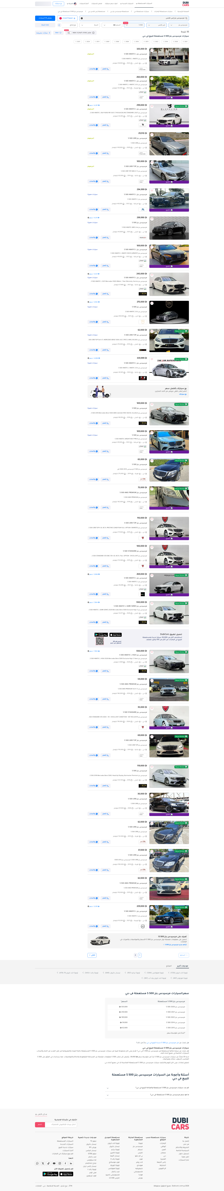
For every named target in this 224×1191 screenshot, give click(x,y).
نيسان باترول (114, 1147)
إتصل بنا (185, 1141)
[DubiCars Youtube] (54, 1163)
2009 (107, 41)
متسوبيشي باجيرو (113, 1175)
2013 (98, 41)
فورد (141, 1159)
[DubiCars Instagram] (60, 1163)
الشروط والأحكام (182, 1148)
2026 (176, 41)
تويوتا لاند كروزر (114, 1143)
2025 (78, 41)
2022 (156, 41)
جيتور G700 (92, 1154)
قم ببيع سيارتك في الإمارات (62, 1154)
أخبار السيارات (68, 1151)
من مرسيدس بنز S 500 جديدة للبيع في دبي (163, 1043)
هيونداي (140, 1166)
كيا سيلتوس (91, 1160)
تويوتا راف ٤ (92, 1170)
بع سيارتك (58, 4)
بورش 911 (92, 1148)
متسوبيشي (138, 1172)
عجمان (163, 1153)
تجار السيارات (184, 1160)
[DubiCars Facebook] (65, 1163)
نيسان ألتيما (115, 1156)
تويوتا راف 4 (115, 1159)
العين (164, 1150)
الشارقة (163, 1166)
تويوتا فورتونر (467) (180, 978)
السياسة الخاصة (182, 1151)
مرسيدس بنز (138, 1147)
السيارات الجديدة (66, 1144)
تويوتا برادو (115, 1150)
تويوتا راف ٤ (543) (91, 973)
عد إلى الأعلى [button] (42, 1114)
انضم (40, 1125)
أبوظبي (163, 1147)
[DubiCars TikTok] (48, 1163)
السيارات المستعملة (65, 1141)
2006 (117, 41)
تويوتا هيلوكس (114, 1169)
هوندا (141, 1175)
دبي (164, 1156)
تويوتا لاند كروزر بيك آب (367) (154, 978)
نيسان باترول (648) (112, 973)
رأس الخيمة (161, 1162)
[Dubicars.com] (180, 1123)
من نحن (186, 1144)
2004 (127, 41)
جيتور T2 (93, 1141)
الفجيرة (163, 1159)
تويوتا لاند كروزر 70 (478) (68, 973)
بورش (140, 1178)
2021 (186, 41)
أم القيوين (162, 1169)
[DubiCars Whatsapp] (37, 1163)
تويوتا (140, 1143)
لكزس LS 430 (114, 1178)
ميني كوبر (92, 1173)
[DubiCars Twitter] (43, 1163)
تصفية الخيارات (66, 18)
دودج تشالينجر (90, 1163)
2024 (88, 41)
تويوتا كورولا (115, 1166)
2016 (137, 41)
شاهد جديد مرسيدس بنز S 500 (175, 945)
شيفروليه (139, 1169)
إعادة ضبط (45, 25)
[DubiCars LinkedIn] (71, 1163)
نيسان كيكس (91, 1151)
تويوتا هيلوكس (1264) (155, 973)
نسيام (140, 1150)
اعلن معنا (185, 1157)
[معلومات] (93, 33)
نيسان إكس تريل (89, 1166)
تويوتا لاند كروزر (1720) (179, 973)
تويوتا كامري (115, 1153)
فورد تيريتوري (91, 1176)
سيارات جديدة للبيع (66, 1148)
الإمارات (163, 1143)
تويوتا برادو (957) (133, 973)
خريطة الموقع (67, 1138)
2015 (147, 41)
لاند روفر (139, 1162)
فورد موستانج (114, 1162)
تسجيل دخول (43, 3)
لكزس (140, 1153)
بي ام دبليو (139, 1156)
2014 (166, 41)
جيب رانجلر (116, 1172)
